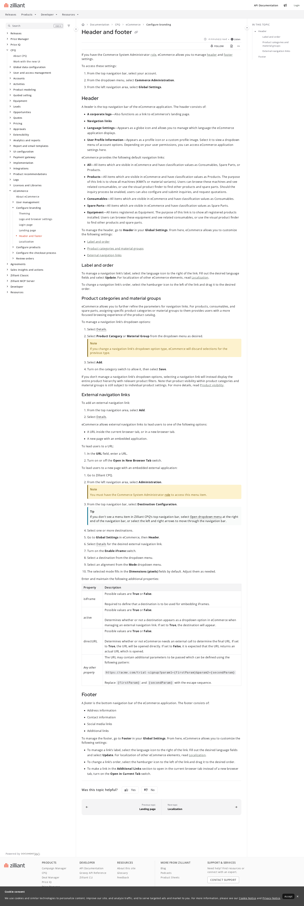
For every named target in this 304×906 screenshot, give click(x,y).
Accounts (19, 78)
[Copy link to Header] (104, 98)
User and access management (32, 72)
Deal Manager (50, 877)
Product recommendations (30, 174)
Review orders (25, 258)
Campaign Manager (54, 868)
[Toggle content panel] (247, 28)
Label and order (98, 242)
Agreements (18, 264)
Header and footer (30, 236)
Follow (219, 46)
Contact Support (223, 880)
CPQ (13, 50)
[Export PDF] (231, 46)
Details (101, 329)
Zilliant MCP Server (23, 281)
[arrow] (255, 31)
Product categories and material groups (115, 248)
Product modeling (24, 89)
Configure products (28, 247)
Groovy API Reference (93, 873)
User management (27, 202)
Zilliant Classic (20, 275)
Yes (133, 790)
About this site (126, 868)
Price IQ (16, 44)
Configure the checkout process (36, 253)
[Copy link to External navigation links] (135, 395)
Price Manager (20, 39)
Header (262, 31)
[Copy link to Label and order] (119, 265)
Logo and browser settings (35, 219)
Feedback (123, 877)
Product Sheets (170, 877)
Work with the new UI (26, 61)
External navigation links (104, 255)
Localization (26, 241)
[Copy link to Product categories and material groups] (166, 298)
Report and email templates (30, 146)
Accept (288, 896)
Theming (24, 213)
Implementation (23, 162)
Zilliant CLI (86, 877)
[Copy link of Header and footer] (136, 32)
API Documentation (91, 868)
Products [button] (27, 14)
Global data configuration (29, 67)
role (153, 55)
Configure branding (28, 207)
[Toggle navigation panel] (76, 29)
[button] (35, 26)
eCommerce (20, 191)
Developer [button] (47, 14)
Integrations (21, 168)
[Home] (14, 5)
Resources (17, 292)
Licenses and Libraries (27, 185)
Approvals (19, 129)
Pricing (17, 123)
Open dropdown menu (206, 517)
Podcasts (166, 873)
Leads (17, 106)
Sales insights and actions (27, 269)
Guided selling (22, 95)
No (153, 790)
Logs (16, 179)
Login (297, 5)
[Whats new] (285, 5)
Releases (10, 14)
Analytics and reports (26, 140)
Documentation (99, 24)
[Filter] (69, 26)
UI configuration (23, 151)
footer (228, 55)
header (212, 55)
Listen (237, 39)
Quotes (17, 117)
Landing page (27, 230)
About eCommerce (27, 196)
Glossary (122, 873)
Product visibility (212, 385)
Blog (163, 868)
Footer (262, 56)
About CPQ (20, 56)
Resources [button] (68, 14)
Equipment (20, 101)
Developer (17, 286)
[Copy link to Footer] (102, 695)
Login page (26, 224)
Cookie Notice (247, 898)
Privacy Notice (271, 898)
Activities (19, 84)
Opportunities (22, 112)
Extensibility (21, 134)
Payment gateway (24, 157)
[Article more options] (238, 46)
